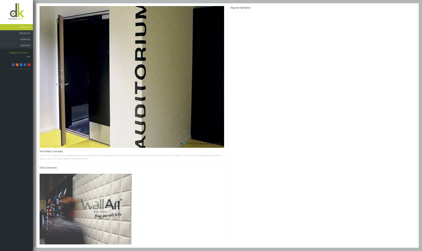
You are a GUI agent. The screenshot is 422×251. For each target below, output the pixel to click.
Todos (28, 57)
